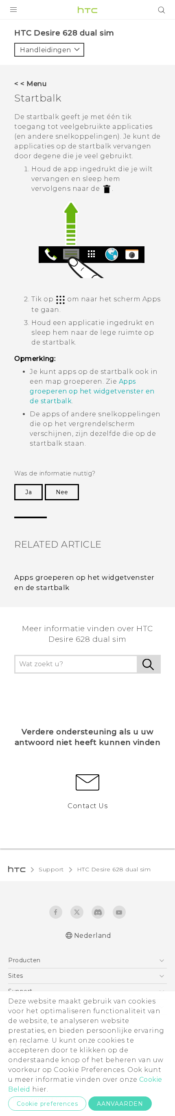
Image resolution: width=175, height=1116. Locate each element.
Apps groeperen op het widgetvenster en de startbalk (92, 391)
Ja (28, 492)
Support (51, 869)
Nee (62, 492)
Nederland (93, 935)
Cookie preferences (47, 1103)
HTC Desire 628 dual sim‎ (114, 869)
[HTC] (87, 10)
